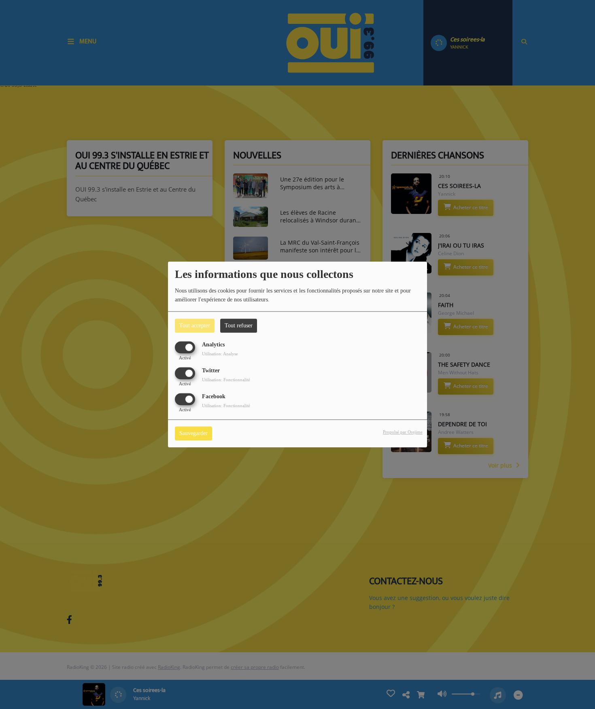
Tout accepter (194, 325)
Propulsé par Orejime (403, 432)
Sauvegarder (193, 434)
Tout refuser (239, 325)
